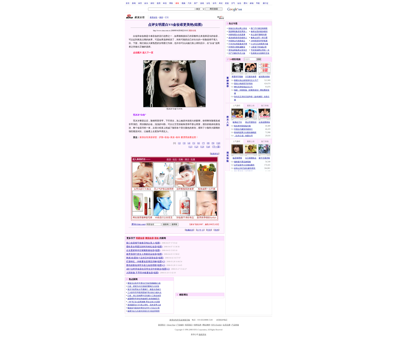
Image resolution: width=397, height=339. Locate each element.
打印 (209, 230)
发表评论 (214, 154)
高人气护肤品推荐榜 (164, 189)
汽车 (190, 3)
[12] (196, 147)
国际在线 (192, 30)
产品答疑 (235, 325)
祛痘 (175, 159)
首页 (127, 3)
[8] (208, 143)
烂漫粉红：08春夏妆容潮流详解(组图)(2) (145, 261)
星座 (227, 3)
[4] (189, 143)
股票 (159, 3)
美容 (161, 17)
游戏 (202, 3)
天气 (233, 3)
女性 (208, 3)
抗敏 (181, 159)
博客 (171, 3)
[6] (198, 143)
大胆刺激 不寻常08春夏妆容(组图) (142, 273)
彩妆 (156, 238)
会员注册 (226, 325)
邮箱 (252, 3)
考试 (221, 3)
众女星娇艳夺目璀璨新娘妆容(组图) (143, 250)
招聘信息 (197, 325)
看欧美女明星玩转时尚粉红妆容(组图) (144, 246)
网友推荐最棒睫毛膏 (142, 217)
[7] (203, 143)
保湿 (169, 159)
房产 (196, 3)
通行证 (265, 3)
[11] (190, 147)
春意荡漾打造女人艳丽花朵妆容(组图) (144, 254)
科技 (165, 3)
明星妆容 (140, 238)
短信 (239, 3)
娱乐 (146, 3)
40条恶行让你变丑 (163, 217)
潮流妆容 (149, 238)
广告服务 (180, 325)
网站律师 (206, 325)
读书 (214, 3)
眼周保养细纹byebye (206, 217)
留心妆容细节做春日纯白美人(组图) (143, 243)
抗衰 (193, 159)
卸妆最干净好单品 (185, 217)
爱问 (245, 3)
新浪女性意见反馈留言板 (180, 320)
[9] (213, 143)
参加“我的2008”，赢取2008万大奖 (204, 224)
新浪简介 (162, 325)
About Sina (171, 325)
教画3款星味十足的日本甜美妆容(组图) (145, 258)
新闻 (134, 3)
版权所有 (202, 334)
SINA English (216, 325)
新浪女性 (153, 17)
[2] (179, 143)
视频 (183, 3)
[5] (193, 143)
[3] (184, 143)
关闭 (216, 230)
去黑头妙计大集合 (142, 189)
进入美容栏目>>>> (141, 159)
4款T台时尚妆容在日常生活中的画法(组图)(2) (148, 269)
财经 (152, 3)
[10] (218, 143)
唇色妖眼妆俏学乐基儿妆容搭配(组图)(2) (145, 265)
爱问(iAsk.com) (139, 224)
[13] (202, 147)
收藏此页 (189, 230)
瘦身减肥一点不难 (206, 189)
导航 (258, 3)
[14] (208, 147)
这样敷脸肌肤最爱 (185, 189)
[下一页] (216, 147)
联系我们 (189, 325)
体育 (140, 3)
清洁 (187, 159)
